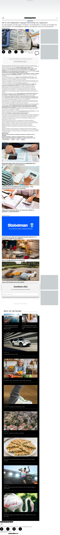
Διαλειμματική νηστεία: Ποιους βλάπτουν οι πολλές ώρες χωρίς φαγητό (17, 380)
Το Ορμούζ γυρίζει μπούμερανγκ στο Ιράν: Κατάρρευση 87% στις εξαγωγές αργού (11, 327)
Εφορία (17, 77)
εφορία (13, 139)
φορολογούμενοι (6, 139)
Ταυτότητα (25, 526)
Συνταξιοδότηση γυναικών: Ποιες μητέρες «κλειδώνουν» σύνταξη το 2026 (29, 327)
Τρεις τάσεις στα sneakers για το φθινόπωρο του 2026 (14, 406)
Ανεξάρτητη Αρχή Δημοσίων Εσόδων (23, 67)
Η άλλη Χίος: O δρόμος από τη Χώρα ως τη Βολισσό (14, 433)
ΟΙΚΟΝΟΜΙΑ (30, 21)
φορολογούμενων (22, 71)
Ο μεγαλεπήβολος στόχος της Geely (11, 354)
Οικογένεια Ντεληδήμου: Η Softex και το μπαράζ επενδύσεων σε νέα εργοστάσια (17, 136)
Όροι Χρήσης (2, 526)
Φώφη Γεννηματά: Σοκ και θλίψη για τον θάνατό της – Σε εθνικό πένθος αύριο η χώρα (18, 137)
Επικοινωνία (29, 526)
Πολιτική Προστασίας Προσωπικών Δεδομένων (14, 526)
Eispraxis (23, 139)
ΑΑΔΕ (18, 139)
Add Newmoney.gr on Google (20, 61)
